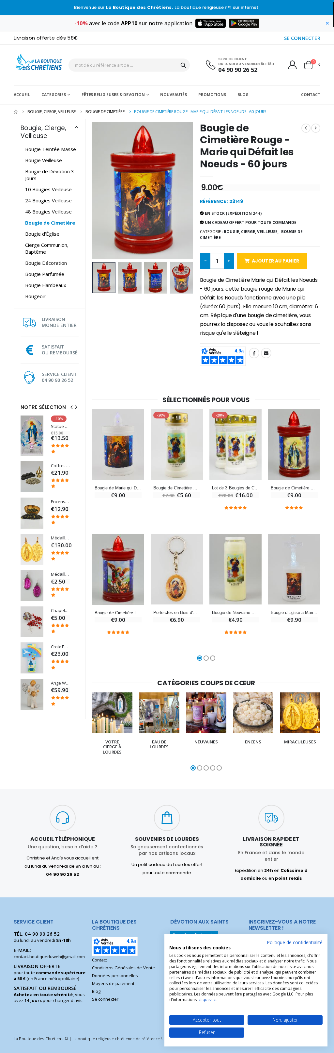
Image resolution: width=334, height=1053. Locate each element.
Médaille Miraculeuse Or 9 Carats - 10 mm (60, 538)
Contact (310, 94)
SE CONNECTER (302, 38)
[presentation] (71, 407)
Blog (243, 94)
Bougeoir (35, 296)
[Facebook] (254, 353)
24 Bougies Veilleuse (48, 200)
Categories (53, 94)
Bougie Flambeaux (45, 285)
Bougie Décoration (46, 263)
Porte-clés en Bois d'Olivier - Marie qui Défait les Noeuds (176, 612)
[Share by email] (266, 353)
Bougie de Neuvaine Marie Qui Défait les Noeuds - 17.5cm (235, 612)
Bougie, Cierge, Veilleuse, (251, 231)
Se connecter (105, 999)
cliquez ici (208, 999)
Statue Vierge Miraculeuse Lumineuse (60, 426)
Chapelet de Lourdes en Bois (60, 610)
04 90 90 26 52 (237, 70)
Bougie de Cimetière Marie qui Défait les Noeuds (176, 487)
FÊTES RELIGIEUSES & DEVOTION (113, 94)
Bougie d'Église (42, 233)
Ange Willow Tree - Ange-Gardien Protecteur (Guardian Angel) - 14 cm (60, 683)
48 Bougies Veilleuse (48, 211)
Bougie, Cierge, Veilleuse (51, 111)
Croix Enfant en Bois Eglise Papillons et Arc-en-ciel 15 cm (60, 647)
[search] (183, 65)
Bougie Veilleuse (43, 160)
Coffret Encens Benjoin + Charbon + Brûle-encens (60, 465)
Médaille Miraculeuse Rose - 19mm (60, 574)
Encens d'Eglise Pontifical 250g (60, 501)
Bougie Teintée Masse (50, 149)
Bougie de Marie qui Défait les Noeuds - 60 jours (118, 487)
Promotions (212, 94)
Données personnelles (115, 975)
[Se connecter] (292, 65)
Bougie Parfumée (44, 274)
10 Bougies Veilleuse (48, 189)
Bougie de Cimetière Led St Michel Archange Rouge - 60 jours (118, 612)
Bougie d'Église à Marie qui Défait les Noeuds (294, 612)
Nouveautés (173, 94)
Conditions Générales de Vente (123, 968)
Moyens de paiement (113, 983)
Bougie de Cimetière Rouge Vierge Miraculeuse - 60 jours (294, 487)
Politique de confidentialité (295, 942)
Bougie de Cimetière (105, 111)
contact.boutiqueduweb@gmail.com (49, 957)
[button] (311, 65)
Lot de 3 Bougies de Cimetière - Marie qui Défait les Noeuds (235, 487)
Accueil (22, 94)
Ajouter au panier (275, 261)
